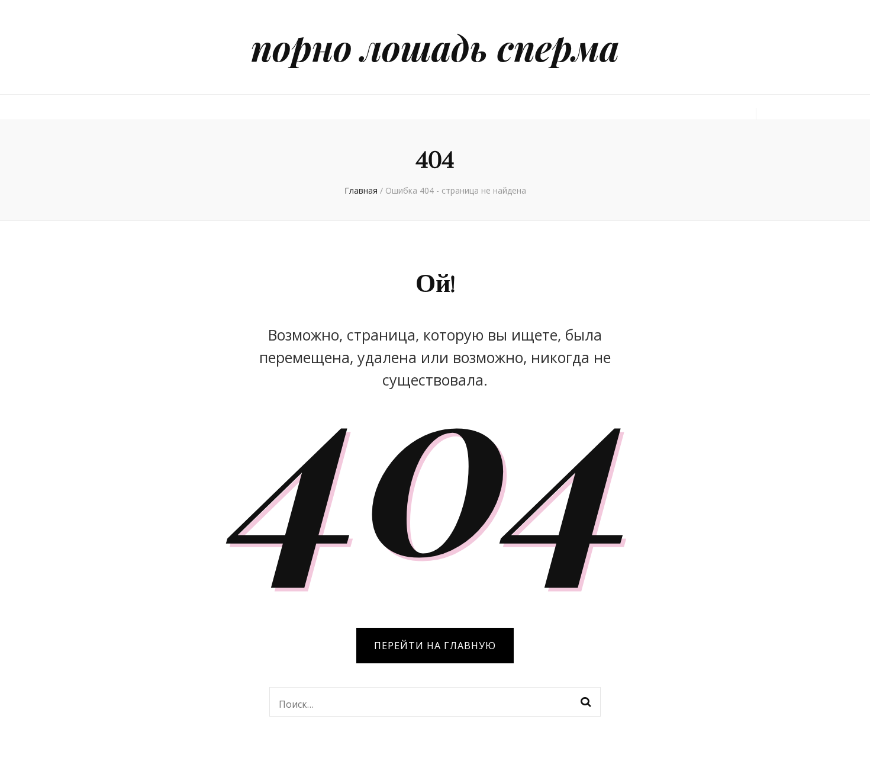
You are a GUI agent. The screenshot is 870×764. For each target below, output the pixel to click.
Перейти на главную (435, 645)
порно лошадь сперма (435, 46)
